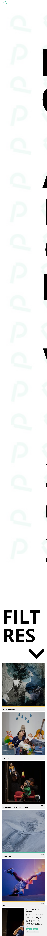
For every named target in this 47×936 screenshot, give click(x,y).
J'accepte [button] (29, 929)
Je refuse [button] (35, 929)
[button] (43, 2)
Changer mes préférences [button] (32, 931)
